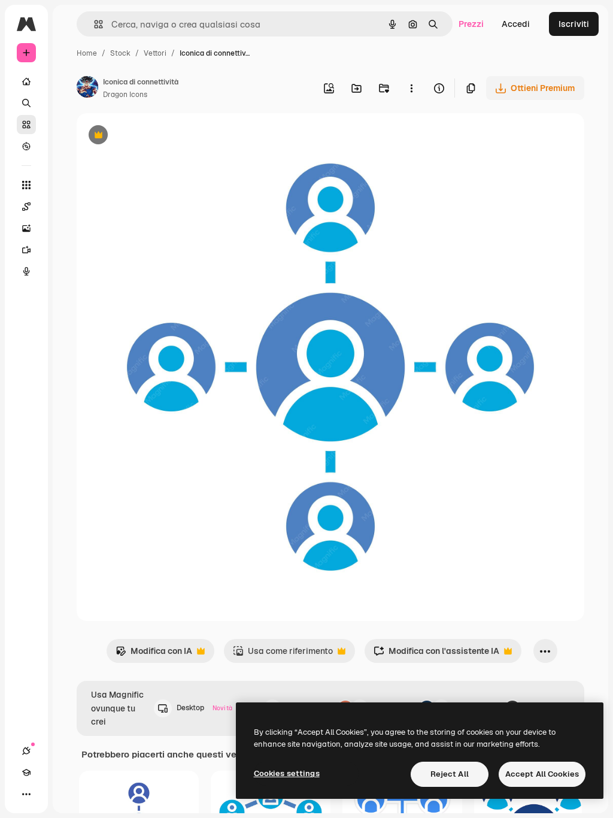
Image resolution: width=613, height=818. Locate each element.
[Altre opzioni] (411, 88)
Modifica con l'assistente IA (436, 654)
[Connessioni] (26, 751)
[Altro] (26, 794)
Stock (120, 53)
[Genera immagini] (26, 228)
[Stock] (26, 124)
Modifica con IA (154, 654)
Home (87, 53)
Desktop (204, 708)
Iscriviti (574, 24)
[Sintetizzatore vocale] (26, 271)
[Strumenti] (26, 185)
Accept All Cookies (542, 774)
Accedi (516, 24)
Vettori (155, 53)
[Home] (26, 81)
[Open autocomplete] (93, 24)
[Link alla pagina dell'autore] (87, 88)
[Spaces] (26, 206)
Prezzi (471, 24)
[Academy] (26, 772)
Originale (155, 136)
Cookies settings (287, 773)
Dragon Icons (125, 94)
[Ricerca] (26, 103)
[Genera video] (26, 249)
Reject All (449, 774)
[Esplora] (26, 146)
